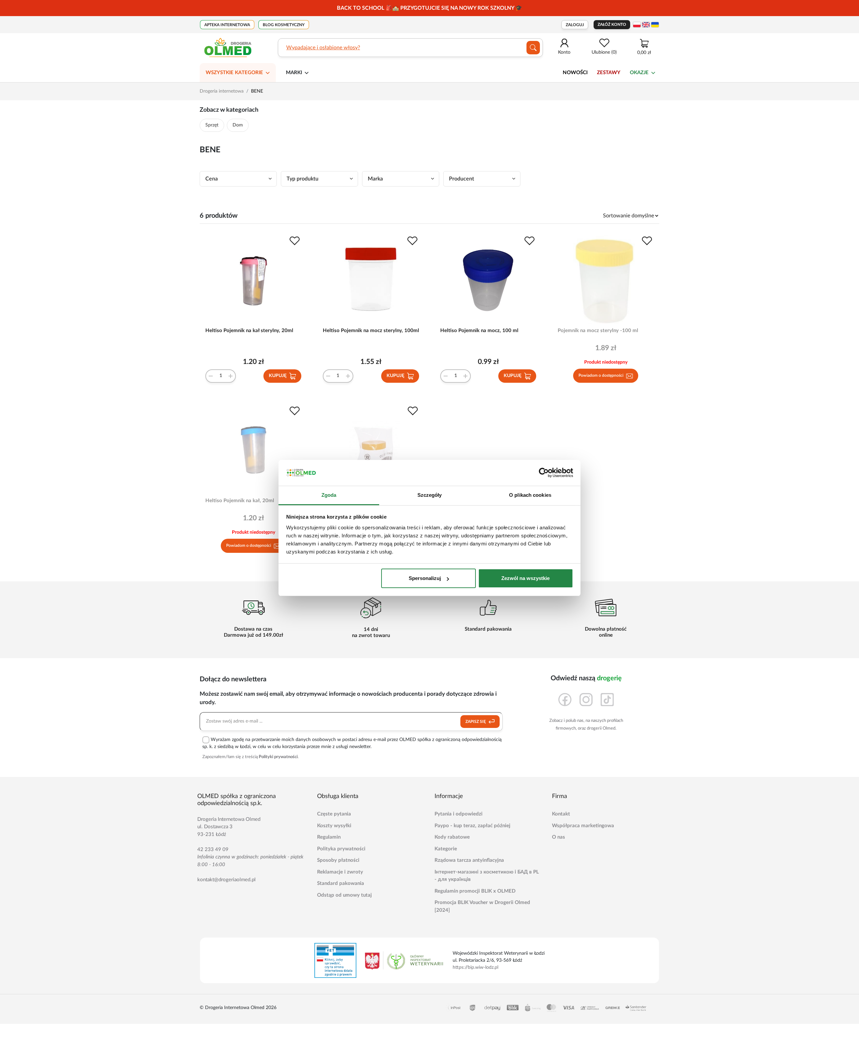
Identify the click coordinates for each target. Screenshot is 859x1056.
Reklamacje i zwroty (340, 872)
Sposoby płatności (338, 860)
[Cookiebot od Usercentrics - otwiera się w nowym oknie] (543, 473)
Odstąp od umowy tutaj (344, 895)
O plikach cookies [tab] (530, 495)
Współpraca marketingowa (583, 825)
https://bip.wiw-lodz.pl (475, 967)
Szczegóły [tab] (429, 495)
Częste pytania (334, 813)
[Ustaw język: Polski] (637, 25)
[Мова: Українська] (655, 25)
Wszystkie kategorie (234, 72)
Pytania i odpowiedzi (459, 813)
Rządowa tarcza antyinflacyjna (469, 860)
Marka (375, 178)
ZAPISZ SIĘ (476, 722)
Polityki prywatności (278, 757)
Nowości (575, 72)
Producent (461, 178)
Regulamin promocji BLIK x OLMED (475, 891)
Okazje (639, 72)
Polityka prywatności (341, 848)
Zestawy (608, 72)
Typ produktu (302, 178)
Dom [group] (238, 125)
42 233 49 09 (213, 849)
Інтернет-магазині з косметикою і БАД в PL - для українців (487, 875)
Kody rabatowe (452, 837)
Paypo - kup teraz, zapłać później (472, 825)
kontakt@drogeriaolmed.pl (226, 879)
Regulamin (329, 837)
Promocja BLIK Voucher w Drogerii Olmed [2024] (482, 906)
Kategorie (446, 848)
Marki (294, 72)
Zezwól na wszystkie (525, 578)
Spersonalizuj (425, 578)
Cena (211, 178)
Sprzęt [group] (211, 125)
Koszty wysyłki (334, 825)
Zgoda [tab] (329, 495)
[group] (429, 8)
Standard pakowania (340, 883)
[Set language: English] (646, 25)
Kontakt (561, 813)
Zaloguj (575, 25)
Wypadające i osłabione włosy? (323, 47)
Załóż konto (612, 24)
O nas (558, 837)
